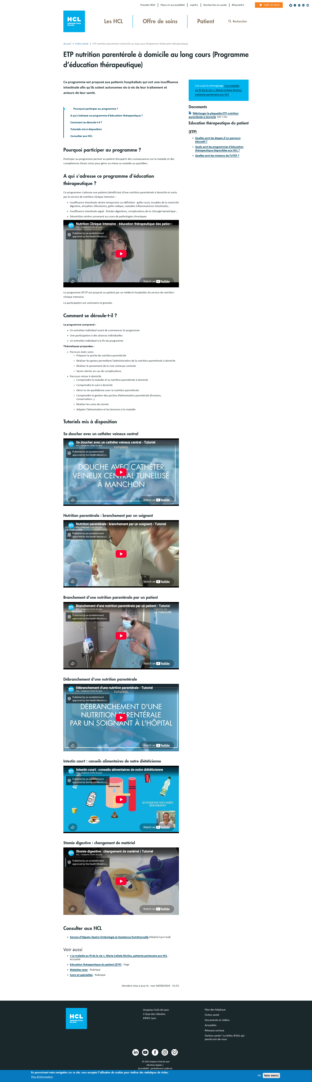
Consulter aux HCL (81, 136)
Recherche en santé (215, 5)
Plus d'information (42, 1077)
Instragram (164, 1052)
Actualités (210, 1025)
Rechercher (240, 21)
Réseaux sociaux (214, 1030)
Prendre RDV (147, 5)
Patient (205, 21)
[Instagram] (299, 5)
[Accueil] (74, 21)
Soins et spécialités (81, 974)
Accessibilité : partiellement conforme (155, 1068)
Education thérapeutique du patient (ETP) (95, 964)
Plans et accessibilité (173, 5)
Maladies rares (79, 969)
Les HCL (113, 21)
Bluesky (174, 1052)
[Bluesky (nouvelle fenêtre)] (290, 5)
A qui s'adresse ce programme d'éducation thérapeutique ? (106, 115)
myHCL (194, 5)
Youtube (145, 1052)
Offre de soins (160, 21)
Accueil (67, 43)
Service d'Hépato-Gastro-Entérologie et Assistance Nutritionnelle (109, 937)
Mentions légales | (155, 1065)
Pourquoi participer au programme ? (95, 108)
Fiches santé (212, 1014)
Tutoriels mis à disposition (86, 129)
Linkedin (135, 1052)
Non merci (271, 1075)
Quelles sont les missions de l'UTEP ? (217, 155)
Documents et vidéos (217, 1020)
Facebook (155, 1052)
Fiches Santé (81, 43)
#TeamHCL (238, 5)
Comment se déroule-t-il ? (86, 122)
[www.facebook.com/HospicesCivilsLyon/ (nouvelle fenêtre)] (294, 5)
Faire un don (272, 5)
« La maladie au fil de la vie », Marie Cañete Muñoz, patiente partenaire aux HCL (118, 955)
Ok (259, 1075)
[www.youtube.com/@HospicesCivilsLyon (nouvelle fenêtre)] (307, 5)
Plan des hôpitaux (215, 1009)
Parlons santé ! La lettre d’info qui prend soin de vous (224, 1037)
